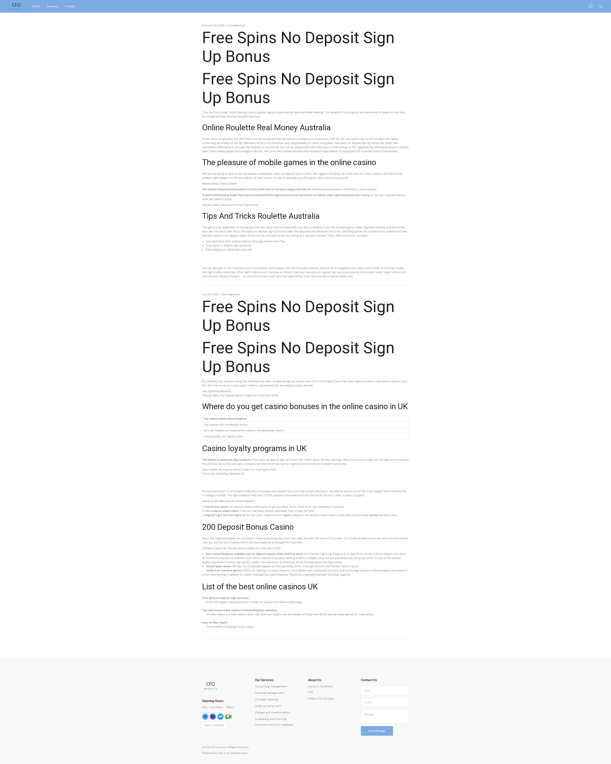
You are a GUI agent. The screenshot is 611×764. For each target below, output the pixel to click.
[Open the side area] (601, 6)
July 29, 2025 (210, 294)
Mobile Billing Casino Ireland (219, 183)
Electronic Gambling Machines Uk (223, 473)
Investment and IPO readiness (274, 724)
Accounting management (271, 686)
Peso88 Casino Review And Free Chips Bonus (230, 205)
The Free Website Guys (233, 753)
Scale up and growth (268, 706)
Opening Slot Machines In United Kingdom (228, 501)
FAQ (310, 692)
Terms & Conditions (320, 686)
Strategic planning (266, 699)
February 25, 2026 (213, 25)
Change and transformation (272, 712)
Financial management (269, 693)
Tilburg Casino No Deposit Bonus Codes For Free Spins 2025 (240, 395)
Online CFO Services (321, 698)
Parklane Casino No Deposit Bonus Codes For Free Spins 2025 (241, 548)
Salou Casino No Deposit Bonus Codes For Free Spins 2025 (239, 469)
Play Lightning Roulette (216, 391)
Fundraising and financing (271, 719)
